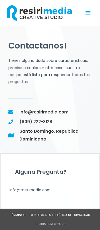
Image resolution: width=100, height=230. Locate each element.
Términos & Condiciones (30, 215)
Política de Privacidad (72, 215)
